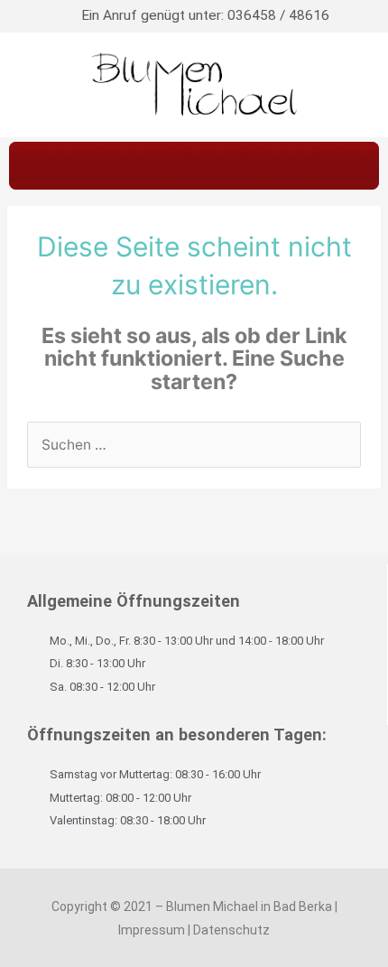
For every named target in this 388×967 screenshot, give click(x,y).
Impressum (151, 930)
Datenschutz (231, 930)
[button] (194, 166)
